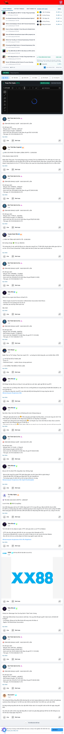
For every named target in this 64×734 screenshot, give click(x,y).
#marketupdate (30, 480)
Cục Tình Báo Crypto (14, 147)
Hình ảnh (25, 77)
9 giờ (9, 496)
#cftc (20, 539)
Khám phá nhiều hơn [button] (12, 730)
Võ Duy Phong (46, 21)
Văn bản (15, 77)
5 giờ (9, 236)
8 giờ (9, 352)
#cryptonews (15, 393)
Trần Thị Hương (46, 12)
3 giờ (9, 149)
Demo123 (44, 64)
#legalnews (28, 539)
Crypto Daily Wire (13, 234)
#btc (20, 393)
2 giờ (9, 120)
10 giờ (9, 668)
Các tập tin (57, 77)
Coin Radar (11, 350)
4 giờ (9, 207)
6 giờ (9, 294)
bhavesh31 (11, 695)
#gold (23, 480)
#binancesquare (6, 393)
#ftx (23, 539)
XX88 (9, 552)
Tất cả (6, 77)
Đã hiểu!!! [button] (55, 729)
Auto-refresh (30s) (50, 67)
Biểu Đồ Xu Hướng (45, 83)
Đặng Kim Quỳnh (46, 24)
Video (35, 77)
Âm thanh (45, 77)
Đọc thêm (4, 137)
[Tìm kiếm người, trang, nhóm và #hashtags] (61, 2)
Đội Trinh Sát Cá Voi (14, 118)
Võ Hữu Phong (46, 15)
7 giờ (9, 323)
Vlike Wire (11, 292)
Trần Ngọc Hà (45, 18)
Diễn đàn (13, 67)
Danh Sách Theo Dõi (56, 83)
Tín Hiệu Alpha (12, 494)
